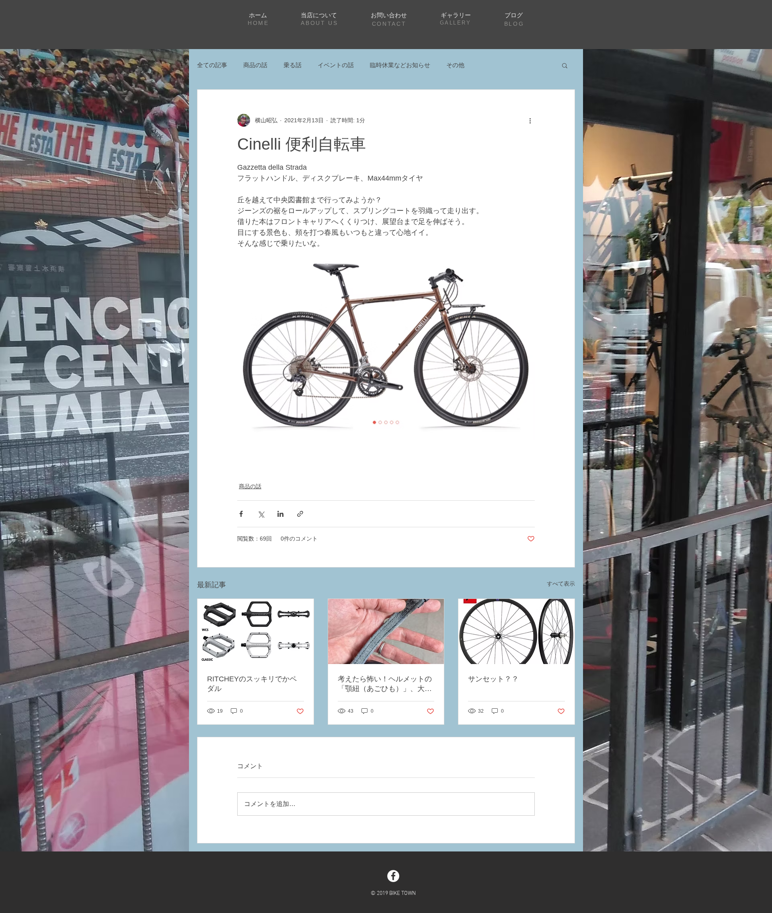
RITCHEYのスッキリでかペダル (252, 684)
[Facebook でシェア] (241, 514)
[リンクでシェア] (300, 514)
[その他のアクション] (530, 120)
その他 (455, 65)
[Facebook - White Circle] (393, 876)
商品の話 (255, 65)
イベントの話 (336, 65)
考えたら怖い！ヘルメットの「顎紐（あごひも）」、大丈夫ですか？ (385, 684)
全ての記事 (212, 65)
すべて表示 (561, 583)
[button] (565, 65)
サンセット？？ (493, 679)
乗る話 (292, 65)
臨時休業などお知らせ (400, 65)
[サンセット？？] (516, 631)
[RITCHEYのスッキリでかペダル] (255, 631)
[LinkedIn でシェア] (280, 514)
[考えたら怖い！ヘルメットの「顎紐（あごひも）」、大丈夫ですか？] (386, 631)
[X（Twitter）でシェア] (261, 514)
